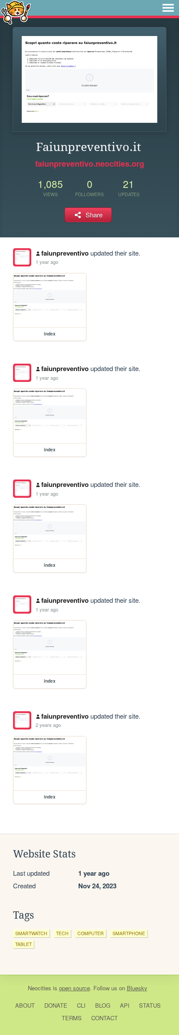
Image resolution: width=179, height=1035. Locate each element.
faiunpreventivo (65, 253)
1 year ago (47, 261)
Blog (102, 1005)
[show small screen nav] (168, 8)
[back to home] (16, 11)
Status (150, 1005)
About (25, 1005)
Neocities (39, 988)
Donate (55, 1005)
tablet (23, 944)
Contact (104, 1018)
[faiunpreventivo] (22, 257)
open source (74, 988)
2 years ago (48, 724)
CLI (81, 1005)
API (124, 1005)
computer (90, 933)
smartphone (129, 933)
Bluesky (137, 988)
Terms (72, 1018)
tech (62, 933)
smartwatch (31, 933)
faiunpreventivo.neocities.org (89, 163)
